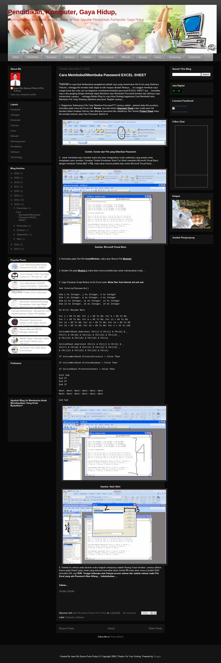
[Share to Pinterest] (155, 613)
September (23, 234)
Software (80, 617)
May (19, 239)
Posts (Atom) (117, 637)
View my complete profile (23, 94)
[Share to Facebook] (152, 613)
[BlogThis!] (145, 613)
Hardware (16, 109)
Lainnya (15, 125)
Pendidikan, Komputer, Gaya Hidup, (62, 12)
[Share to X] (148, 613)
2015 (17, 195)
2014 (17, 200)
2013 (17, 204)
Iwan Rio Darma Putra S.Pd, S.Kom (29, 89)
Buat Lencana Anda (180, 112)
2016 (17, 191)
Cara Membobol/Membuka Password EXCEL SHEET (102, 75)
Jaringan (15, 115)
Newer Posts (66, 628)
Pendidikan (16, 146)
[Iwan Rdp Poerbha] (173, 109)
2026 (17, 173)
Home (111, 628)
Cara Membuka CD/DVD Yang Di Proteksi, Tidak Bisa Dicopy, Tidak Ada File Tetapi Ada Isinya (30, 287)
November (22, 225)
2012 (17, 244)
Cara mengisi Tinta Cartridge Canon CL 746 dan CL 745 (34, 275)
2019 (17, 182)
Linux (13, 130)
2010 (17, 249)
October (21, 230)
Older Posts (155, 628)
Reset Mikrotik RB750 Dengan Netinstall (31, 330)
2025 (17, 177)
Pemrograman (18, 141)
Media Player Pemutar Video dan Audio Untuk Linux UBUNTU (34, 341)
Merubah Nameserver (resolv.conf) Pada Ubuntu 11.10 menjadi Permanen (33, 323)
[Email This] (142, 613)
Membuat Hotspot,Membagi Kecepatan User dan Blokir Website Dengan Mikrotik (34, 304)
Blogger (157, 656)
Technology (16, 157)
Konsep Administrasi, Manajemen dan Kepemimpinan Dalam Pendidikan (30, 312)
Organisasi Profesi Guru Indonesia (29, 292)
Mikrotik (14, 136)
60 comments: (130, 613)
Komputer (69, 617)
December (22, 208)
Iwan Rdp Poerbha (179, 106)
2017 (17, 186)
